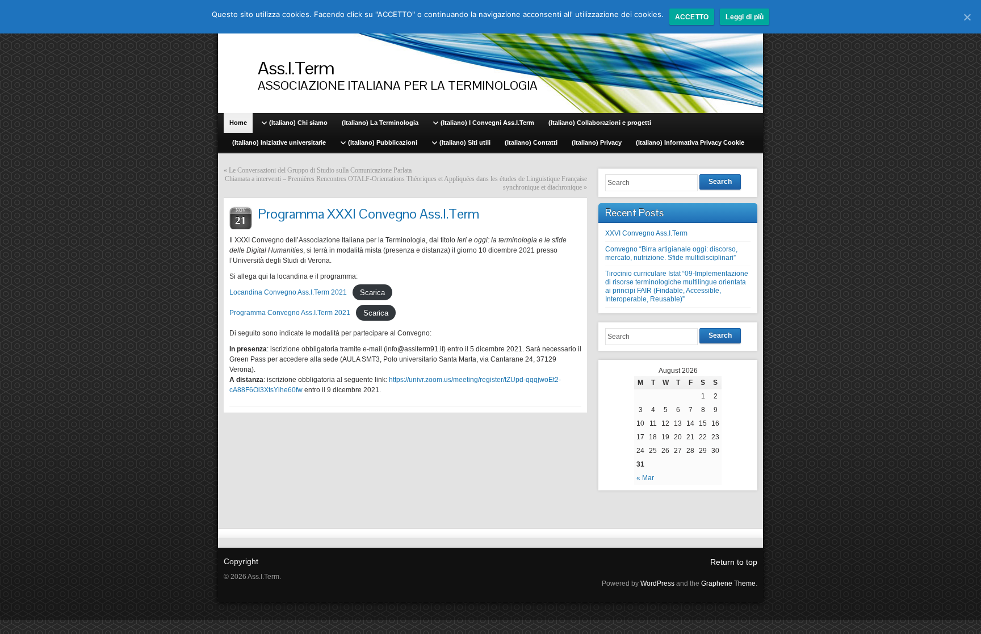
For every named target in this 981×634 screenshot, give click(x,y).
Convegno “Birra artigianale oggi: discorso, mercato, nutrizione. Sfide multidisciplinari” (671, 253)
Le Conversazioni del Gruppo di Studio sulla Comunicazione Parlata (320, 170)
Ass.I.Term (296, 67)
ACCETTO (692, 17)
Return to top (733, 561)
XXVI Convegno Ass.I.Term (646, 233)
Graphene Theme (728, 583)
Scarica (372, 292)
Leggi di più (745, 17)
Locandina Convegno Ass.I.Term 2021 (288, 292)
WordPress (657, 583)
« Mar (645, 478)
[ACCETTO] (966, 17)
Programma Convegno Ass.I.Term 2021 (289, 313)
